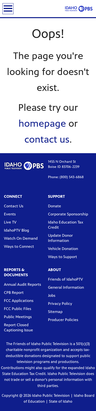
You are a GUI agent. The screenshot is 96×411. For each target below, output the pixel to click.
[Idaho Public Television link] (79, 8)
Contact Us (13, 206)
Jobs (51, 295)
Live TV (10, 222)
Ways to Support (62, 256)
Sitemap (55, 311)
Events (10, 214)
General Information (66, 287)
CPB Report (14, 292)
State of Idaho (60, 401)
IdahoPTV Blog (16, 230)
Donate (54, 206)
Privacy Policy (60, 303)
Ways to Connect (19, 246)
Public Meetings (18, 316)
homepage (42, 123)
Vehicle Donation (63, 248)
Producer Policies (63, 319)
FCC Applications (18, 300)
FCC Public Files (17, 308)
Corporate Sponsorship (68, 214)
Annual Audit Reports (22, 284)
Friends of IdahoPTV (65, 279)
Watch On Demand (21, 238)
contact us (46, 139)
